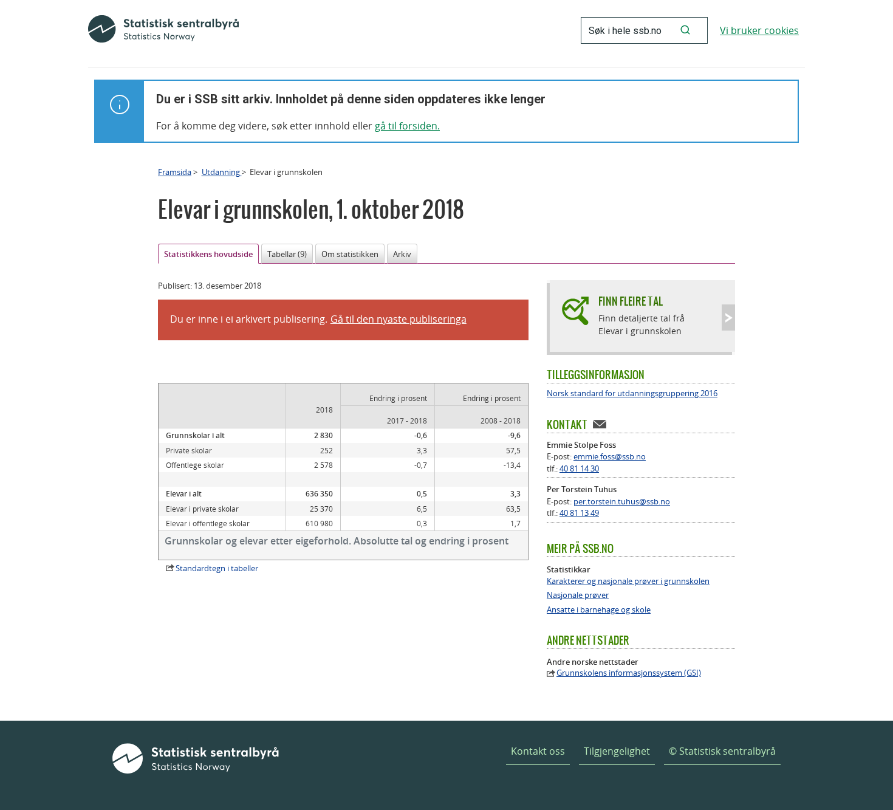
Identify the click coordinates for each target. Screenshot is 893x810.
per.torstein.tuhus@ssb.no (621, 501)
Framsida (174, 171)
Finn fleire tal (630, 301)
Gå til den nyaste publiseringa (398, 319)
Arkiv (402, 254)
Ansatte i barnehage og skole (599, 610)
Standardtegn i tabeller (217, 568)
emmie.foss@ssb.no (609, 456)
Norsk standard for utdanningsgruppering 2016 (632, 393)
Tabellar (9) (287, 254)
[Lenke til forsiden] (163, 30)
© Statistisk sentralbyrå (722, 751)
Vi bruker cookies (759, 30)
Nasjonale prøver (578, 595)
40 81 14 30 (579, 468)
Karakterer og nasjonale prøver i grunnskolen (628, 581)
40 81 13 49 (579, 512)
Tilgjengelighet (617, 751)
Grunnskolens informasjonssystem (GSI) (628, 673)
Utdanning (222, 171)
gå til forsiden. (407, 125)
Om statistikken (349, 254)
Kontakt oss (538, 751)
